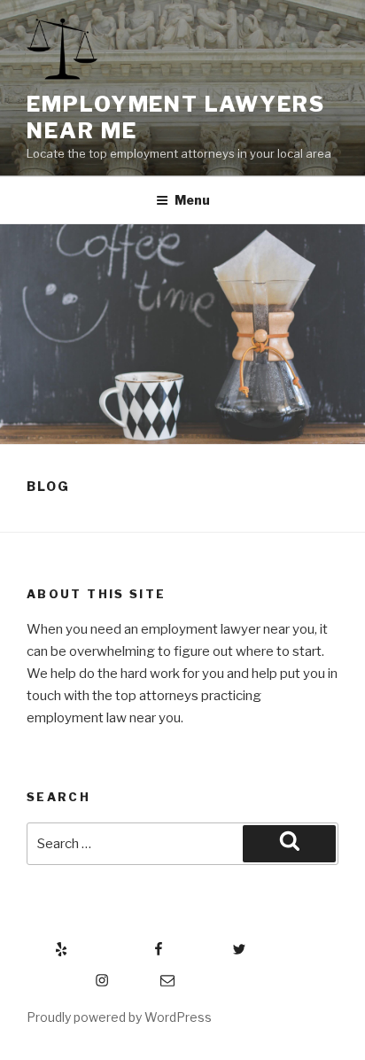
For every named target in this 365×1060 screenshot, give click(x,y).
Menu (192, 199)
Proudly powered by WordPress (119, 1017)
